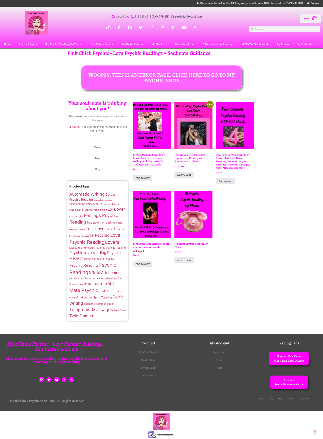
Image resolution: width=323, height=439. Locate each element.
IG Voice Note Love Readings (218, 44)
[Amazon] (71, 379)
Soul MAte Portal (131, 44)
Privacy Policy (148, 368)
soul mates (107, 291)
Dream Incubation (109, 204)
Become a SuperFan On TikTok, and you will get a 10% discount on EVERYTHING (242, 3)
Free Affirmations (100, 44)
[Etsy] (64, 379)
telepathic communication (99, 303)
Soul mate (94, 283)
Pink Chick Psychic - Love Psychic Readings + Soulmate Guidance (139, 53)
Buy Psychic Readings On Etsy (62, 44)
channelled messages (103, 200)
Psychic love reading (87, 252)
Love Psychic (97, 235)
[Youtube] (56, 379)
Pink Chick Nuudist (148, 352)
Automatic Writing (87, 194)
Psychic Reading (83, 265)
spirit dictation (83, 297)
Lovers (112, 242)
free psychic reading (101, 222)
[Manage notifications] (315, 431)
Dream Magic (182, 44)
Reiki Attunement (107, 272)
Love (110, 228)
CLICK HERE (75, 126)
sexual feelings (109, 278)
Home (7, 44)
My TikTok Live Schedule (255, 44)
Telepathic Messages (91, 309)
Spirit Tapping (102, 297)
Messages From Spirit (82, 247)
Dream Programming (95, 209)
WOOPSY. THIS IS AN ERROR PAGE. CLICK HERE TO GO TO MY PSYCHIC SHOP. (161, 77)
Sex (98, 278)
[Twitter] (48, 379)
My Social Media (306, 44)
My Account (219, 352)
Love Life (120, 229)
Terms (290, 398)
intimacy (81, 229)
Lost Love (95, 228)
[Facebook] (41, 379)
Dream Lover (76, 209)
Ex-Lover (116, 209)
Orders (220, 360)
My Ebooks (158, 44)
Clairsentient (77, 204)
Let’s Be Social (148, 375)
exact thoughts (76, 216)
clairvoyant (92, 204)
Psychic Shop (26, 44)
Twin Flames (81, 315)
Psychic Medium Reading (99, 258)
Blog (97, 158)
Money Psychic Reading (111, 247)
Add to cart (143, 178)
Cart (219, 368)
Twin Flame (120, 310)
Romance (89, 278)
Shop (97, 169)
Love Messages (76, 236)
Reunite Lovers (76, 278)
